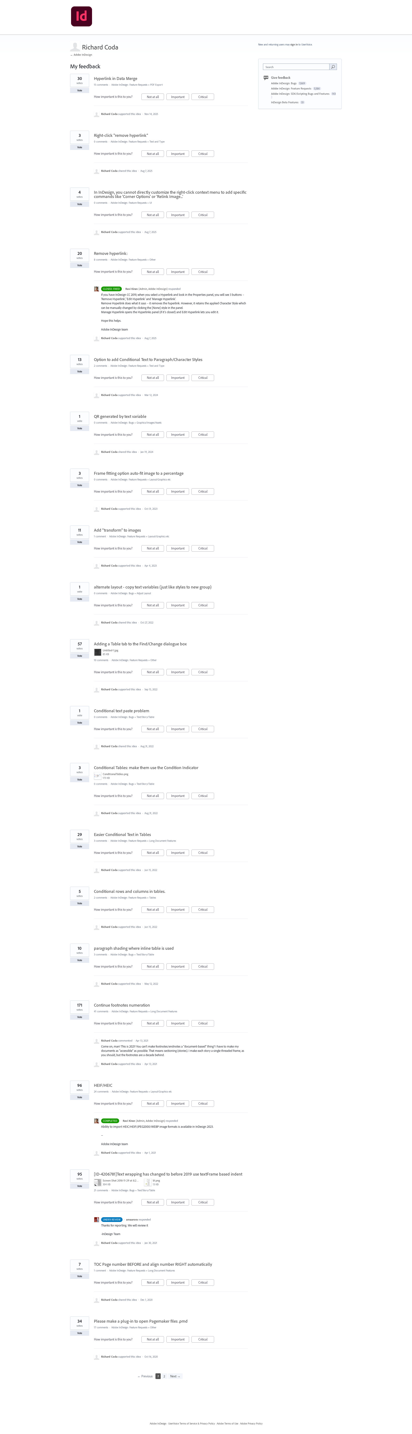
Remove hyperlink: (111, 253)
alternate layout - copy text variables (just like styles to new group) (152, 587)
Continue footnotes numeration (122, 1005)
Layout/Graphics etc (160, 479)
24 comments (101, 1091)
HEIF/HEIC (103, 1085)
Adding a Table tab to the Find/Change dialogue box (140, 644)
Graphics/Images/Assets (149, 422)
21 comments (101, 1190)
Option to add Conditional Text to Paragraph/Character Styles (148, 359)
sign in (294, 44)
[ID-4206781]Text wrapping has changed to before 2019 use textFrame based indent (168, 1174)
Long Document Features (162, 840)
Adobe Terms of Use (227, 1423)
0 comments (100, 141)
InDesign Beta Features (285, 102)
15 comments (101, 84)
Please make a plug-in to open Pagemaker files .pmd (141, 1321)
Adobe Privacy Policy (251, 1423)
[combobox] (297, 67)
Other (152, 259)
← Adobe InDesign (81, 54)
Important (180, 97)
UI (150, 202)
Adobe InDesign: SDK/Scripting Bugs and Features (300, 93)
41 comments (101, 1011)
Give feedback (280, 77)
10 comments (101, 660)
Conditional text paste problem (121, 710)
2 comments (100, 365)
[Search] (333, 67)
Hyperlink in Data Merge (115, 78)
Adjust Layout (144, 593)
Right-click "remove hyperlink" (121, 135)
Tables (152, 897)
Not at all (155, 97)
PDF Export (156, 84)
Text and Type (157, 141)
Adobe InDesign (158, 1423)
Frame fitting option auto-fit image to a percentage (139, 473)
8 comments (100, 259)
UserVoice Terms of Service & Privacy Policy (191, 1423)
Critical (206, 97)
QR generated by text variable (120, 416)
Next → (175, 1376)
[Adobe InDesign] (81, 17)
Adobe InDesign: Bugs (122, 422)
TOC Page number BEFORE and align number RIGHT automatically (153, 1264)
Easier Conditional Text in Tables (122, 834)
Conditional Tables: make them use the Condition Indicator (146, 767)
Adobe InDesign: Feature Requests (129, 84)
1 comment (100, 536)
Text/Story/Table (145, 717)
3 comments (100, 840)
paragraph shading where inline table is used (134, 948)
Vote (79, 90)
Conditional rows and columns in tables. (129, 891)
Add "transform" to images (117, 530)
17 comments (101, 1327)
